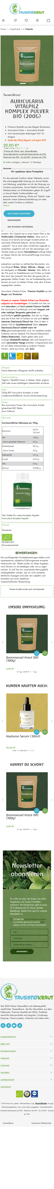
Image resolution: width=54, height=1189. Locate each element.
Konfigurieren (14, 220)
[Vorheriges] (4, 60)
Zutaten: (5, 402)
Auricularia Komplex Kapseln (15, 518)
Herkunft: (5, 525)
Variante (7, 168)
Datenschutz (46, 1123)
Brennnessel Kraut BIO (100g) (22, 659)
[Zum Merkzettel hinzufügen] (45, 653)
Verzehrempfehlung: (10, 377)
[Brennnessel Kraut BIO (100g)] (27, 634)
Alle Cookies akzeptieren (19, 213)
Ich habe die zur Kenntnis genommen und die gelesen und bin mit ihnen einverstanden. (30, 922)
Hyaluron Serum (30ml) (23, 736)
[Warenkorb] (48, 20)
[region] (27, 60)
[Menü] (3, 20)
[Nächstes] (50, 60)
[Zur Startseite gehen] (27, 8)
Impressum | (37, 1123)
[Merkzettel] (26, 20)
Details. (6, 205)
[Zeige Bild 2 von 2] (31, 83)
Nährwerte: (6, 417)
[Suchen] (15, 20)
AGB (42, 922)
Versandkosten (41, 1103)
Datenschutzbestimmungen (35, 919)
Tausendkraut (11, 95)
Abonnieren (21, 951)
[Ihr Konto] (37, 20)
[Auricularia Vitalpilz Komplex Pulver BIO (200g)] (27, 60)
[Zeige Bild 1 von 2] (23, 83)
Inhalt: (4, 389)
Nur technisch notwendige (20, 227)
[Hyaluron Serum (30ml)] (27, 712)
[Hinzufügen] (36, 653)
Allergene (6, 367)
